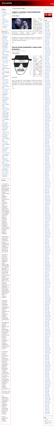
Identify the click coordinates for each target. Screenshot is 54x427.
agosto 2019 (47, 138)
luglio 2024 (47, 56)
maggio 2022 (47, 92)
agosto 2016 (47, 188)
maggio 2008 (47, 325)
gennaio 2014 (47, 231)
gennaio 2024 (47, 65)
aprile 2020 (47, 127)
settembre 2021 (48, 103)
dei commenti (48, 422)
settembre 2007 (48, 336)
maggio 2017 (47, 175)
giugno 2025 (47, 41)
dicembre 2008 (47, 315)
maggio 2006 (47, 358)
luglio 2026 (47, 23)
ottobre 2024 (47, 52)
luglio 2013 (47, 239)
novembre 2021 (48, 101)
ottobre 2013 (47, 235)
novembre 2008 (48, 316)
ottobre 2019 (47, 135)
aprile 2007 (47, 343)
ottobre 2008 (47, 318)
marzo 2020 (47, 128)
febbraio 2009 (47, 312)
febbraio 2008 (47, 329)
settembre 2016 (48, 186)
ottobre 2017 (47, 168)
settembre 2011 (48, 269)
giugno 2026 (47, 24)
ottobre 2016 (47, 185)
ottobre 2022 (47, 85)
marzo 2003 (47, 410)
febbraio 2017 (47, 179)
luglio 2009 (47, 305)
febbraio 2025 (47, 47)
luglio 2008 (47, 322)
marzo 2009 (47, 311)
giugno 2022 (47, 91)
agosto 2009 (47, 304)
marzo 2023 (47, 78)
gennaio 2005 (47, 380)
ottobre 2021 (47, 102)
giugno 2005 (47, 373)
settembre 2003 (48, 402)
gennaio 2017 (47, 181)
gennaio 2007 (47, 347)
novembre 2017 (48, 167)
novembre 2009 (48, 300)
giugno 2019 (47, 141)
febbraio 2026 (47, 30)
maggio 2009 (47, 308)
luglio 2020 (47, 123)
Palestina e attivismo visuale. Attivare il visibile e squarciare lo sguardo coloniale (5, 110)
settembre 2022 (48, 87)
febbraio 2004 (47, 395)
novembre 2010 (48, 283)
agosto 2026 (47, 22)
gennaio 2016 (47, 197)
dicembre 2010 (47, 282)
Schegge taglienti (5, 20)
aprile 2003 (47, 409)
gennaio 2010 (47, 297)
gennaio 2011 (47, 280)
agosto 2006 (47, 354)
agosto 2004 (47, 387)
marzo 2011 (47, 278)
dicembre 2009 (47, 298)
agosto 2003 (47, 403)
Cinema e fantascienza (4, 103)
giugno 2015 (47, 207)
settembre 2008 (48, 319)
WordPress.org (47, 423)
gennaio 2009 (47, 313)
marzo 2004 (47, 394)
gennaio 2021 (47, 114)
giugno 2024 (47, 58)
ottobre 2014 (47, 218)
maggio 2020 (47, 125)
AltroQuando (4, 27)
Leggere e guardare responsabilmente (26, 12)
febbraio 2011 (47, 279)
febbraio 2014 (47, 229)
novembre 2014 (48, 217)
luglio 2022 (47, 89)
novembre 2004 (48, 383)
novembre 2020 (48, 117)
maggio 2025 (47, 42)
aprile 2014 (47, 226)
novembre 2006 (48, 349)
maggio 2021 (47, 109)
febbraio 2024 (47, 63)
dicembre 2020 (47, 116)
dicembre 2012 (47, 248)
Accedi (46, 419)
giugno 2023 (47, 74)
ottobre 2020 (47, 119)
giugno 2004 (47, 390)
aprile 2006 (47, 359)
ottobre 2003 (47, 401)
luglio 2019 (47, 139)
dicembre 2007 (47, 331)
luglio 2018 (47, 156)
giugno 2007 (47, 340)
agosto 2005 (47, 370)
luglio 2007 (47, 338)
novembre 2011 (48, 266)
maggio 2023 (47, 76)
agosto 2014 (47, 221)
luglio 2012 (47, 255)
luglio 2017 (47, 172)
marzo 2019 (47, 145)
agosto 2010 (47, 287)
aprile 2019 (47, 143)
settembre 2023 (48, 70)
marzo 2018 (47, 161)
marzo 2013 (47, 244)
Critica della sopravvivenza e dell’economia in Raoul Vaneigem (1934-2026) (5, 42)
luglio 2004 (47, 388)
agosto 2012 (47, 254)
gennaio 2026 (47, 31)
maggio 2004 (47, 391)
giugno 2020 (47, 124)
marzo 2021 (47, 112)
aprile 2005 (47, 376)
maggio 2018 (47, 159)
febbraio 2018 (47, 163)
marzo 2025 (47, 45)
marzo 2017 (47, 178)
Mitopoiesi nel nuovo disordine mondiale (5, 143)
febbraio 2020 (47, 130)
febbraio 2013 (47, 246)
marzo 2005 (47, 377)
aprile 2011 (47, 276)
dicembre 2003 (47, 398)
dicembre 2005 (47, 365)
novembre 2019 (48, 134)
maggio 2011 (47, 275)
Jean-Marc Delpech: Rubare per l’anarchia (5, 97)
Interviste (4, 15)
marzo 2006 (47, 360)
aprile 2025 (47, 44)
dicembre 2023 (47, 66)
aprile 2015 (47, 210)
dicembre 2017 (47, 166)
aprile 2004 (47, 392)
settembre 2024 (48, 54)
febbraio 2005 (47, 378)
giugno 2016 (47, 190)
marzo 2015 (47, 211)
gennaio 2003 (47, 413)
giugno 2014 (47, 224)
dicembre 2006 (47, 348)
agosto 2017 (47, 171)
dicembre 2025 (47, 33)
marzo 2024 (47, 62)
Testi (3, 16)
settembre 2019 (48, 136)
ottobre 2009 (47, 301)
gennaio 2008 (47, 330)
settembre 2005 (48, 369)
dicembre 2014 (47, 215)
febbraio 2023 (47, 80)
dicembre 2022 (47, 83)
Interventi (4, 11)
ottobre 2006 (47, 351)
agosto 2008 (47, 320)
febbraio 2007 (47, 345)
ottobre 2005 (47, 367)
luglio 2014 (47, 222)
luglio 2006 (47, 355)
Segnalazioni (4, 26)
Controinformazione (6, 13)
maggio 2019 (47, 142)
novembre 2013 (48, 233)
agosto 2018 (47, 154)
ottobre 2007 (47, 334)
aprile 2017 (47, 177)
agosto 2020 (47, 121)
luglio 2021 (47, 106)
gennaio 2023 (47, 81)
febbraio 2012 (47, 262)
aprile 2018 (47, 160)
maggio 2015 (47, 208)
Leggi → (13, 42)
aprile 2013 (47, 243)
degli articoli (48, 420)
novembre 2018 (48, 150)
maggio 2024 (47, 59)
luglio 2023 (47, 73)
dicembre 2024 (47, 49)
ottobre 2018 (47, 152)
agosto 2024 (47, 55)
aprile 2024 (47, 60)
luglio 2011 (47, 272)
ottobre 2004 (47, 384)
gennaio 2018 (47, 164)
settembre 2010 (48, 286)
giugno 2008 (47, 323)
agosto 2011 (47, 271)
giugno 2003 (47, 406)
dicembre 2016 (47, 182)
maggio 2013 (47, 242)
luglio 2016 (47, 189)
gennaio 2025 (47, 48)
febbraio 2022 (47, 96)
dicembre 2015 (47, 199)
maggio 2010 (47, 291)
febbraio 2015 (47, 213)
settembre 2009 (48, 302)
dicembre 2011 (47, 265)
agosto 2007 (47, 337)
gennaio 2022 (47, 98)
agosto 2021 (47, 105)
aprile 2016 (47, 193)
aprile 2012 (47, 260)
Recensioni (4, 12)
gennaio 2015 (47, 214)
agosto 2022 (47, 88)
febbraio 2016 (47, 196)
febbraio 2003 (47, 412)
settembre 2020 (48, 120)
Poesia (3, 18)
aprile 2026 (47, 27)
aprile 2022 (47, 94)
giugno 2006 (47, 356)
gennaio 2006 (47, 363)
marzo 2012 (47, 261)
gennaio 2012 (47, 264)
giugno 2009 (47, 307)
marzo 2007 (47, 344)
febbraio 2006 (47, 362)
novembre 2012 (48, 250)
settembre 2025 (48, 37)
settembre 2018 (48, 153)
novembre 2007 (48, 333)
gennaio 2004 (47, 396)
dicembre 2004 (47, 381)
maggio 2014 (47, 225)
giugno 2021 (47, 107)
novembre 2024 (48, 51)
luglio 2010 (47, 289)
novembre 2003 (48, 399)
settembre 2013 (48, 236)
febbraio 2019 (47, 146)
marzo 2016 (47, 195)
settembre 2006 (48, 352)
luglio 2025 (47, 40)
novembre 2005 (48, 366)
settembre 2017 (48, 170)
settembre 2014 (48, 219)
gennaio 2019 (47, 148)
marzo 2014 (47, 228)
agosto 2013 (47, 237)
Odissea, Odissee (5, 115)
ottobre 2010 (47, 284)
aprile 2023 (47, 77)
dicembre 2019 (47, 132)
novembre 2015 (48, 200)
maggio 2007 (47, 341)
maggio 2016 (47, 192)
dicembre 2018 (47, 149)
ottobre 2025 (47, 36)
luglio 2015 (47, 206)
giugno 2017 (47, 174)
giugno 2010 (47, 290)
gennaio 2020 (47, 131)
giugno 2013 (47, 240)
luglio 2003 (47, 405)
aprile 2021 (47, 110)
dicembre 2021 (47, 99)
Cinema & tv (23, 13)
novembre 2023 (48, 67)
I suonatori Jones (5, 24)
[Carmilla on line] (27, 3)
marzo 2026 (47, 29)
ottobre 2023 (47, 69)
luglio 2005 (47, 372)
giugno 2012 (47, 257)
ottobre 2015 (47, 201)
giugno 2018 (47, 157)
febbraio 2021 (47, 113)
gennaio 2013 (47, 247)
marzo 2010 (47, 294)
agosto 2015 (47, 204)
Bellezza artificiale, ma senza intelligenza (5, 35)
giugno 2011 (47, 273)
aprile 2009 (47, 309)
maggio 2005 (47, 374)
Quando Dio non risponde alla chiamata (5, 159)
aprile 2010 (47, 293)
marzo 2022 (47, 95)
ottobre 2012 (47, 251)
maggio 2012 (47, 258)
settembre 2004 (48, 385)
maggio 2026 (47, 26)
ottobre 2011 (47, 268)
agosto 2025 (47, 38)
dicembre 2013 (47, 232)
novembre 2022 (48, 84)
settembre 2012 (48, 253)
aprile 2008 (47, 326)
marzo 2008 (47, 327)
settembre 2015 (48, 203)
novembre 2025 (48, 34)
